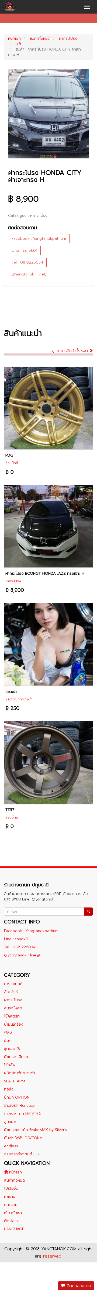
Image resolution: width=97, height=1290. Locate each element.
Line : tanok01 (24, 250)
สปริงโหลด (13, 1008)
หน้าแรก (14, 38)
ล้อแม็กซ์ (11, 992)
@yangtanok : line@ (29, 274)
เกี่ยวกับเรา (13, 1213)
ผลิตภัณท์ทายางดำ (19, 1073)
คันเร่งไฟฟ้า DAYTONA (23, 1138)
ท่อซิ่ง (8, 1089)
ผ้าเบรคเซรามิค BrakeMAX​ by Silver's (35, 1130)
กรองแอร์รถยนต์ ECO (22, 1154)
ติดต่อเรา (11, 1221)
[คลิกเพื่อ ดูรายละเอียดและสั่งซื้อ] (48, 408)
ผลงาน (9, 1196)
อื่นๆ (7, 1040)
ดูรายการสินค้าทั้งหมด (70, 351)
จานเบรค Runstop (19, 1105)
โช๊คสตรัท (12, 1016)
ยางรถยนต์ (13, 984)
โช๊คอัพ (9, 1065)
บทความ (11, 1205)
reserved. (52, 1256)
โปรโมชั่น (11, 1188)
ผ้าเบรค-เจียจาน (17, 1057)
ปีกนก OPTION (16, 1097)
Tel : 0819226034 (27, 262)
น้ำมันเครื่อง (13, 1024)
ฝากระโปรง (68, 38)
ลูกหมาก (11, 1122)
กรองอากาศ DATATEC (22, 1113)
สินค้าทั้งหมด (39, 38)
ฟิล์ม (8, 1032)
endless (11, 1146)
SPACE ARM (14, 1081)
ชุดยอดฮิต (13, 1049)
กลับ (19, 44)
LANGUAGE (14, 1229)
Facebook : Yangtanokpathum (39, 238)
